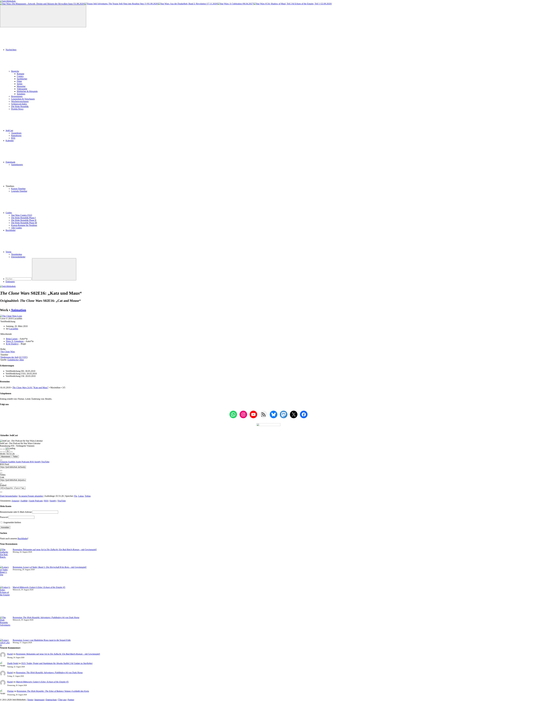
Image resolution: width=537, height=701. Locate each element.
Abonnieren (5, 457)
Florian (10, 691)
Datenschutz (51, 699)
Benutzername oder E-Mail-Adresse (16, 512)
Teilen (15, 457)
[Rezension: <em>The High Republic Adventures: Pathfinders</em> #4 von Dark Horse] (5, 627)
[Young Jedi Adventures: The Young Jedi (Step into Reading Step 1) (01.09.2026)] (121, 4)
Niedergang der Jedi (9, 357)
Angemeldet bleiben (12, 522)
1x (8, 451)
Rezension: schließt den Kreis (53, 691)
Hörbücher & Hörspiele (27, 91)
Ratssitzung (16, 135)
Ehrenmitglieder (18, 257)
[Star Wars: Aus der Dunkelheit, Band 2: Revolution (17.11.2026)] (188, 4)
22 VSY (23, 357)
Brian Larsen (11, 339)
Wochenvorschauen (20, 101)
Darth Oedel (12, 663)
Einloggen (10, 281)
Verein (8, 252)
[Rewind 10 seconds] (4, 451)
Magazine (21, 86)
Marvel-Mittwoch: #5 (39, 587)
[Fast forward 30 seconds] (11, 451)
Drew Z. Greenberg (14, 341)
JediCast (9, 130)
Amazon (4, 462)
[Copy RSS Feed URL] (1, 470)
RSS (13, 138)
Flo (75, 496)
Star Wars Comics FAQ (21, 215)
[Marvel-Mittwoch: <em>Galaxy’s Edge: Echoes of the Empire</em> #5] (5, 601)
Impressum (39, 699)
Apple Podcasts (23, 462)
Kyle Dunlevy (12, 344)
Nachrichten (11, 50)
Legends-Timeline (19, 191)
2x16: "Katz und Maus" (30, 387)
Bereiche (15, 71)
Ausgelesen (16, 133)
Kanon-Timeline (18, 188)
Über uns (62, 699)
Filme (19, 81)
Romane (20, 74)
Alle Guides (16, 228)
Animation (18, 310)
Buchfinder (11, 230)
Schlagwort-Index (19, 104)
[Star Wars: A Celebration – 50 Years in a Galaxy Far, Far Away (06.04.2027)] (236, 4)
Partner (71, 699)
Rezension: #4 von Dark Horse (46, 617)
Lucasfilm (13, 329)
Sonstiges (21, 94)
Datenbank (10, 162)
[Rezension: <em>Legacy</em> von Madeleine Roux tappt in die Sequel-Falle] (5, 642)
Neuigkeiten (16, 254)
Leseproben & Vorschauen (23, 99)
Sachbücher (22, 79)
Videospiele (22, 89)
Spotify (37, 462)
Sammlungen (17, 164)
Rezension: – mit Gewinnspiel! (49, 567)
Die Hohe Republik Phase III (24, 223)
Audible (12, 462)
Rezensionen (17, 96)
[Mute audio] (1, 451)
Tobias (88, 496)
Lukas (81, 496)
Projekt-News (17, 109)
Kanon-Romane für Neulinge (24, 225)
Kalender (10, 140)
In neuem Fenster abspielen (31, 496)
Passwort (4, 517)
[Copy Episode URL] (1, 483)
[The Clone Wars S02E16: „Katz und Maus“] (11, 316)
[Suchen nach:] (19, 279)
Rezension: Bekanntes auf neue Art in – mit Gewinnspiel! (55, 549)
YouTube (45, 462)
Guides (9, 212)
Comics (20, 76)
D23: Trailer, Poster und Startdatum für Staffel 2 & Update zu (57, 663)
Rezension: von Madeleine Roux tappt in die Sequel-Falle (42, 640)
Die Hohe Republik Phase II (23, 220)
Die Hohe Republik (20, 106)
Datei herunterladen (8, 496)
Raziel (10, 654)
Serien (19, 84)
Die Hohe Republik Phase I (23, 218)
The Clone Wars (7, 351)
